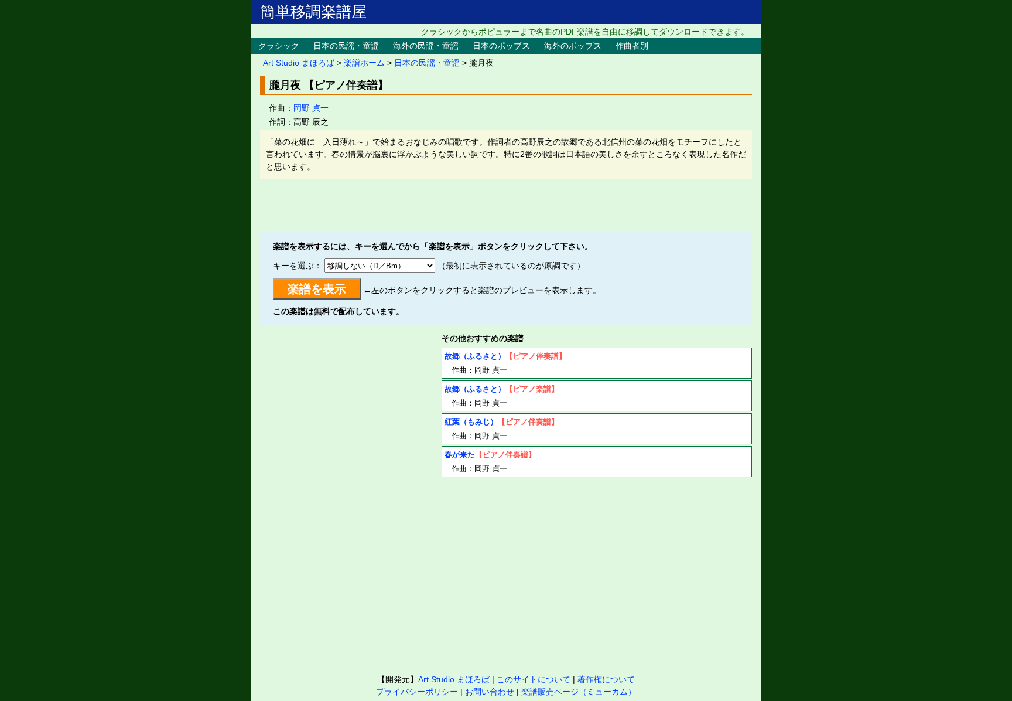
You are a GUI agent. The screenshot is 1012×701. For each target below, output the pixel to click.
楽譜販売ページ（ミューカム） (578, 691)
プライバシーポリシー (417, 691)
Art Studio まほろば (298, 62)
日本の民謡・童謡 (346, 45)
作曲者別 (632, 45)
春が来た (460, 454)
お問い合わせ (489, 691)
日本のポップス (501, 45)
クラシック (278, 45)
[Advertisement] (506, 205)
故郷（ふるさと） (475, 356)
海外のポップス (572, 45)
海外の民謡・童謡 (426, 45)
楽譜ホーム (364, 62)
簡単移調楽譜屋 (313, 12)
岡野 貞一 (311, 108)
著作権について (606, 679)
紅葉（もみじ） (471, 421)
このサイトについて (533, 679)
